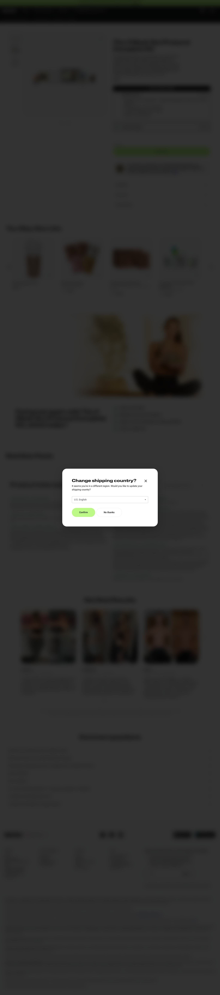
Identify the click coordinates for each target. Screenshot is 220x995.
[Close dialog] (145, 481)
